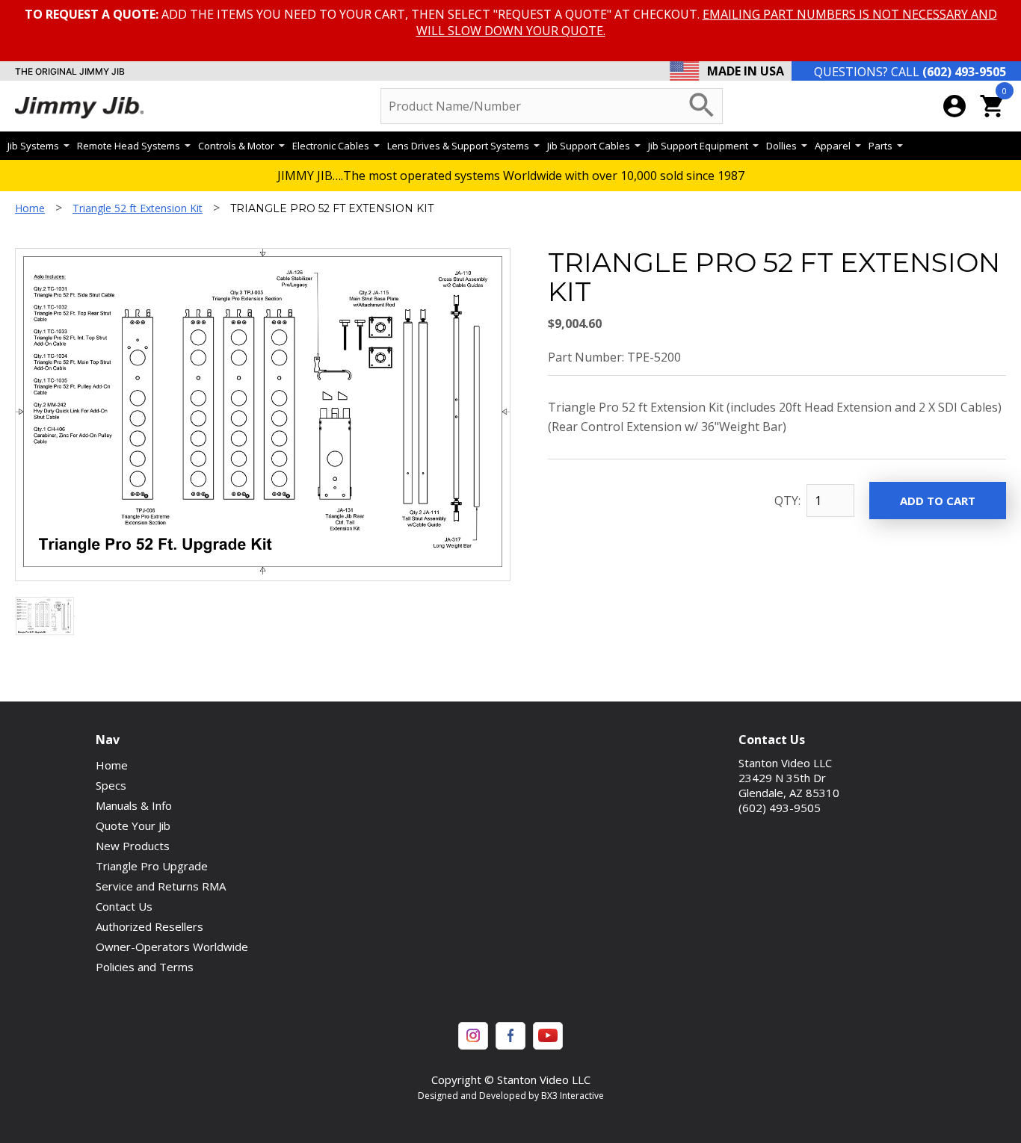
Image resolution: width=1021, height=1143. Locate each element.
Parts (880, 145)
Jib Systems (33, 145)
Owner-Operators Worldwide (172, 946)
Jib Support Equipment (698, 145)
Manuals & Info (134, 805)
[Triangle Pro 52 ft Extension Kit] (45, 631)
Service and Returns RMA (161, 886)
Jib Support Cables (588, 145)
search (701, 105)
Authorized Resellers (149, 926)
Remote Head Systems (128, 145)
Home (30, 208)
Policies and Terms (145, 966)
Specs (111, 785)
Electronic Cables (330, 145)
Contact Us (124, 906)
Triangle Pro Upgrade (152, 865)
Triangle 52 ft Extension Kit (138, 208)
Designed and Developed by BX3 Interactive (511, 1095)
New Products (133, 845)
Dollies (781, 145)
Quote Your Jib (133, 825)
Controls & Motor (236, 145)
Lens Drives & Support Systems (458, 145)
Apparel (833, 145)
